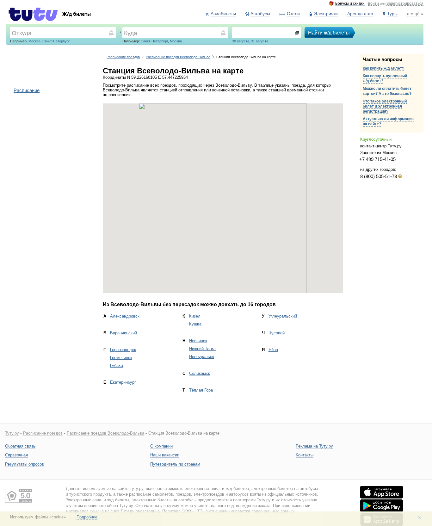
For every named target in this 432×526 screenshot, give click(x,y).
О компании (161, 446)
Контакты (304, 455)
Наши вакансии (164, 455)
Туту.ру (12, 433)
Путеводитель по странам (175, 464)
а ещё (413, 13)
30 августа (240, 41)
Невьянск (198, 340)
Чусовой (276, 333)
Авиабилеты (223, 13)
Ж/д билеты (76, 14)
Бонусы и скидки (350, 4)
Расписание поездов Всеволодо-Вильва (178, 57)
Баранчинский (123, 333)
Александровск (124, 316)
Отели (293, 13)
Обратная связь (20, 446)
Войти (373, 4)
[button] (223, 194)
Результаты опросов (24, 464)
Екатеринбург (123, 382)
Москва (34, 41)
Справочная (16, 455)
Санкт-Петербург (56, 41)
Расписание (27, 90)
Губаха (116, 365)
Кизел (195, 316)
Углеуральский (282, 316)
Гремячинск (121, 357)
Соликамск (199, 373)
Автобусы (260, 13)
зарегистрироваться (404, 4)
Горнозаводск (123, 349)
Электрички (326, 13)
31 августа (259, 41)
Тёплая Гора (201, 390)
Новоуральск (201, 356)
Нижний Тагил (202, 348)
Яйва (273, 349)
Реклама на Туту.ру (314, 446)
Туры (392, 13)
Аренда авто (360, 13)
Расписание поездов (123, 57)
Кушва (195, 324)
